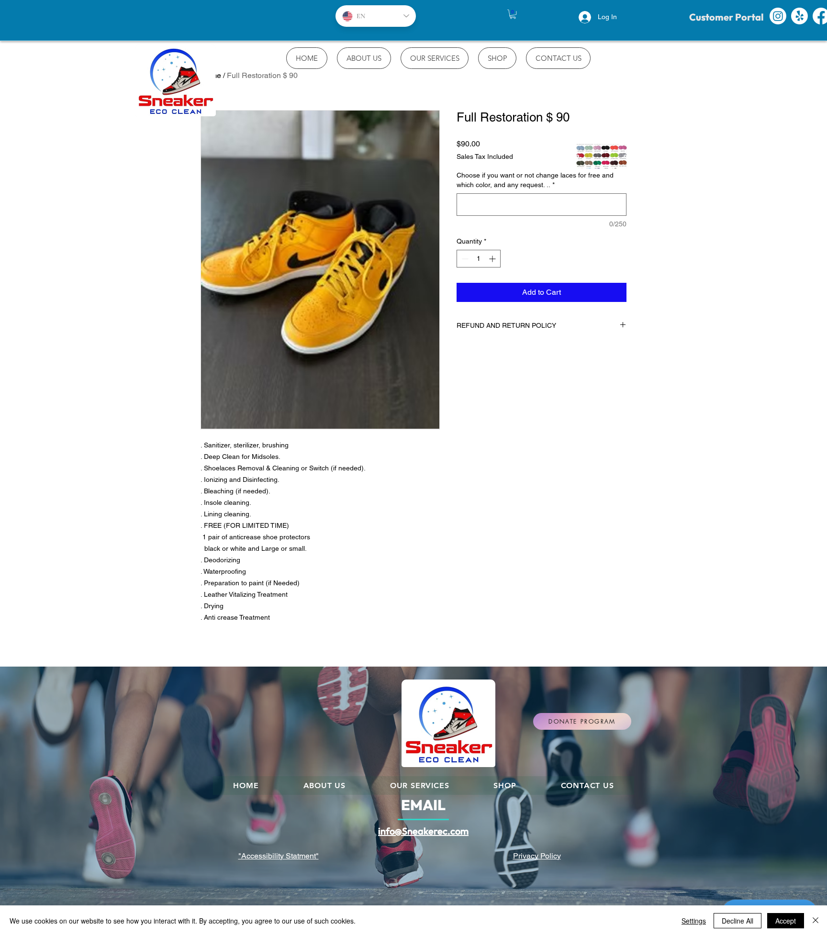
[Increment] (493, 258)
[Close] (815, 920)
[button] (512, 14)
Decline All (737, 920)
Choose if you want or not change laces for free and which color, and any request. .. (535, 180)
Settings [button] (694, 920)
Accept (785, 920)
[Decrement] (464, 258)
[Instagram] (778, 16)
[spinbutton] (478, 258)
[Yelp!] (799, 16)
